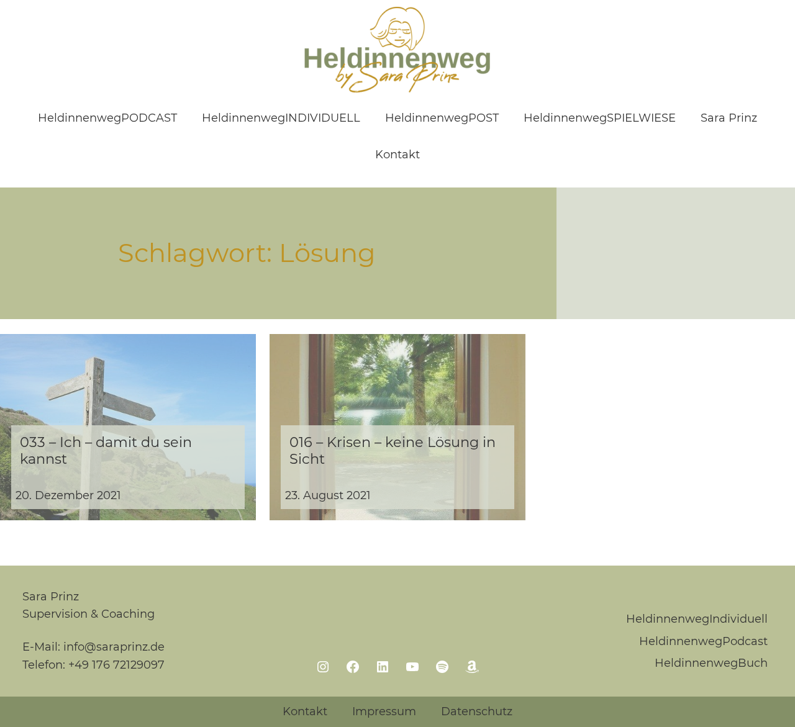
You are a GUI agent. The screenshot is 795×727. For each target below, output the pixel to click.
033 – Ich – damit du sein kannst (106, 450)
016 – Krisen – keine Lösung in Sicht (392, 450)
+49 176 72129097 (116, 665)
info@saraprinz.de (114, 647)
